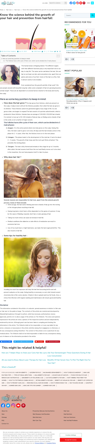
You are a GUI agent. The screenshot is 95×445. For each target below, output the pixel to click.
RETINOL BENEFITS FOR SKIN (44, 380)
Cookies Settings (70, 435)
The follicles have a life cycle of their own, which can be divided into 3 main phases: (31, 61)
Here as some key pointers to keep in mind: (16, 59)
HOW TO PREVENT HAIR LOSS (16, 383)
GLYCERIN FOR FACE (35, 372)
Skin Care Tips (37, 420)
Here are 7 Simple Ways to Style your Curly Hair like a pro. (24, 353)
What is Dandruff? (9, 367)
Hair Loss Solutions (69, 417)
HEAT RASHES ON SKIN (76, 383)
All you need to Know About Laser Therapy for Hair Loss (24, 360)
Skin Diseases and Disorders (41, 414)
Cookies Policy (51, 443)
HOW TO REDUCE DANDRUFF (72, 372)
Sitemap (4, 417)
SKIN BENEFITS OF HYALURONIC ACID (32, 378)
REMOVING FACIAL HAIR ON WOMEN (37, 383)
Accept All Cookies (71, 440)
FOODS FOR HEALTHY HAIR (79, 375)
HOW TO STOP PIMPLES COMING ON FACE (21, 380)
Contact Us (5, 424)
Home (1, 10)
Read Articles (72, 44)
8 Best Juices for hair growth (75, 53)
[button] (57, 56)
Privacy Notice (39, 443)
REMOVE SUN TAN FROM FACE (10, 378)
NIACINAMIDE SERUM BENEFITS (52, 372)
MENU (88, 3)
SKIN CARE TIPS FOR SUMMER (32, 385)
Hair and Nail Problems (71, 420)
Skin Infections (37, 417)
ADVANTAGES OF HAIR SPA (60, 375)
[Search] (65, 3)
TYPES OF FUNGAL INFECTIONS (23, 375)
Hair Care (9, 10)
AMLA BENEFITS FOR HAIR (42, 375)
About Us (4, 411)
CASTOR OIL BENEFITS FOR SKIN (55, 378)
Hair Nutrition (68, 414)
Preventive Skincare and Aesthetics (44, 411)
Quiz (3, 414)
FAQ (3, 420)
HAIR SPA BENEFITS (21, 372)
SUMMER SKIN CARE (15, 385)
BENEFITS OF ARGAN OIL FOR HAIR (65, 380)
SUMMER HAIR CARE (49, 385)
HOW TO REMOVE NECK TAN (58, 383)
